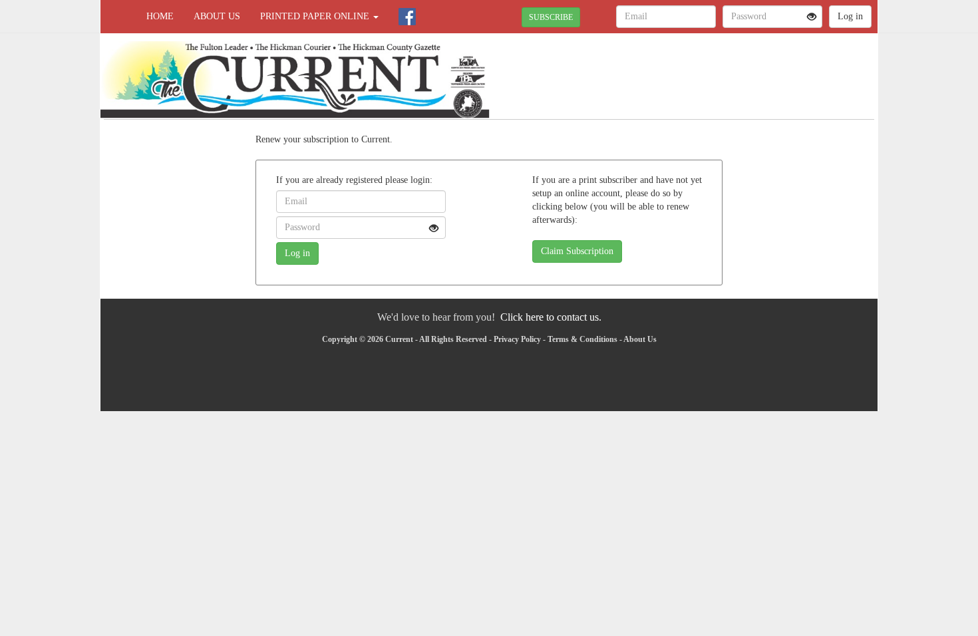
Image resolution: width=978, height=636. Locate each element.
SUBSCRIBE (551, 17)
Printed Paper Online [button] (316, 16)
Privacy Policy (517, 339)
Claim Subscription (577, 251)
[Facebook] (407, 16)
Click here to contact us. (550, 317)
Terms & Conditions (582, 339)
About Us (217, 16)
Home (160, 16)
